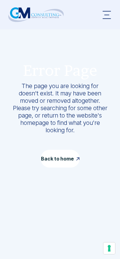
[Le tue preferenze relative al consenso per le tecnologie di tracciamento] (109, 248)
